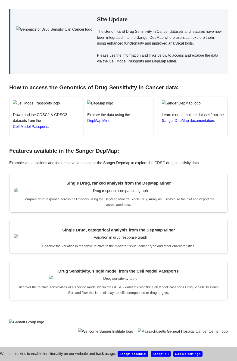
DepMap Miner (99, 121)
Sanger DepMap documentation (188, 121)
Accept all (161, 354)
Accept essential (133, 354)
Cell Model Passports (30, 127)
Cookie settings (188, 354)
